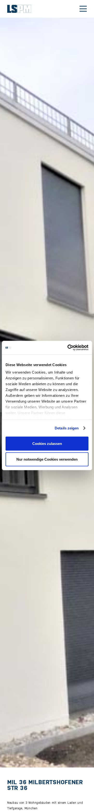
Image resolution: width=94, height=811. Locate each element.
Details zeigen (67, 428)
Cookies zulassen (47, 443)
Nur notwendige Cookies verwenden (47, 459)
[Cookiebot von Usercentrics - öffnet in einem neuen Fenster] (67, 348)
